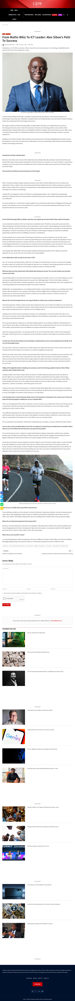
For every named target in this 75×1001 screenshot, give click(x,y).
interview (49, 545)
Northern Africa (29, 14)
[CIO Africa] (37, 4)
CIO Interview (30, 545)
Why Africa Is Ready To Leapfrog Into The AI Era (38, 846)
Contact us (46, 978)
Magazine (54, 14)
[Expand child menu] (16, 10)
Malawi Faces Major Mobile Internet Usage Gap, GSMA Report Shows (42, 826)
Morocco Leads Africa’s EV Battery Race (36, 632)
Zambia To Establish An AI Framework (12, 552)
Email (29, 589)
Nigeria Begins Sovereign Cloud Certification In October (40, 923)
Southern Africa (46, 14)
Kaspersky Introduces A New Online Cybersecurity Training (57, 552)
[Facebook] (35, 991)
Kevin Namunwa (10, 44)
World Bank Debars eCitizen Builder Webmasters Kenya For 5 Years (42, 768)
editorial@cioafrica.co (56, 620)
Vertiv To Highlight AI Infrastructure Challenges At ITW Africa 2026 (42, 749)
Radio (60, 14)
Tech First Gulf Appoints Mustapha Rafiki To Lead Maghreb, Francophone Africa (45, 671)
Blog (19, 14)
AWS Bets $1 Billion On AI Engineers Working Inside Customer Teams (43, 807)
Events (14, 19)
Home (11, 10)
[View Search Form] (67, 15)
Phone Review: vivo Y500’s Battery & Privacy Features (39, 885)
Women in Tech (12, 14)
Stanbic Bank (65, 545)
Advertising (29, 978)
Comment (6, 568)
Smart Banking (56, 545)
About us (40, 978)
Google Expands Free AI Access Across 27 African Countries (40, 729)
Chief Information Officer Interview (17, 545)
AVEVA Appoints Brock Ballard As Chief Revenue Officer (40, 710)
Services (35, 978)
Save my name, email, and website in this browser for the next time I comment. (23, 593)
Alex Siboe (5, 545)
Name (5, 589)
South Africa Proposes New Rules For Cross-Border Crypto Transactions (43, 904)
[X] (39, 991)
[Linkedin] (32, 991)
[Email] (1, 508)
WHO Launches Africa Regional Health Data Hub (38, 652)
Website (53, 589)
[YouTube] (42, 991)
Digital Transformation (40, 545)
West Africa (38, 14)
